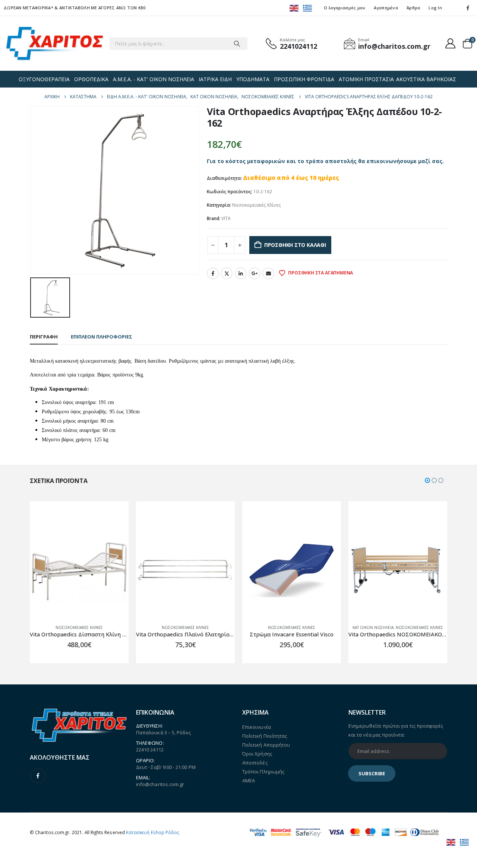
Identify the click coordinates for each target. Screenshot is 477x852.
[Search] (237, 43)
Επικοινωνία (256, 727)
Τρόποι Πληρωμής (263, 771)
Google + (254, 273)
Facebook (213, 273)
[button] (427, 480)
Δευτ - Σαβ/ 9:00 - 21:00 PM (166, 767)
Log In (435, 7)
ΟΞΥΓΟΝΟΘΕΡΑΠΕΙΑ (44, 79)
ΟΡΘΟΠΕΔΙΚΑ (91, 79)
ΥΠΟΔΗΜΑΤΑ (252, 79)
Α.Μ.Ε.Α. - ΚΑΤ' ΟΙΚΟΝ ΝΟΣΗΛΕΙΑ (153, 79)
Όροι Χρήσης (257, 753)
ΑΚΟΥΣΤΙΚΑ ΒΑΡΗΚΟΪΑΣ (426, 79)
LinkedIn (241, 273)
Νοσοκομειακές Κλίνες (256, 205)
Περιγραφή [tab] (44, 336)
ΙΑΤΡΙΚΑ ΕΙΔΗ (215, 79)
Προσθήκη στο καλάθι (295, 244)
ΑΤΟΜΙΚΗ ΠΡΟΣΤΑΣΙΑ (366, 79)
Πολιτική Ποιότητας (264, 735)
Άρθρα (413, 7)
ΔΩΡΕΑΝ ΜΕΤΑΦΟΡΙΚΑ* (28, 7)
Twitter (227, 273)
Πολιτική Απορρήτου (266, 744)
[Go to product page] (79, 569)
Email (268, 273)
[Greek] (308, 7)
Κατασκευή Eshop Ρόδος (152, 832)
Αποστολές (255, 762)
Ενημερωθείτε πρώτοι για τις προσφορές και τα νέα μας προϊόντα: (395, 730)
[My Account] (451, 43)
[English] (294, 7)
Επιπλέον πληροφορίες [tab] (101, 336)
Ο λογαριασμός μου (345, 7)
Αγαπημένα (386, 7)
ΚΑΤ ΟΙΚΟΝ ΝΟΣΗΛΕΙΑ (373, 627)
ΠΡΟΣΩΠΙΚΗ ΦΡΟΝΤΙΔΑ (304, 79)
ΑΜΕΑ (248, 780)
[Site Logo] (54, 43)
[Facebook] (468, 8)
